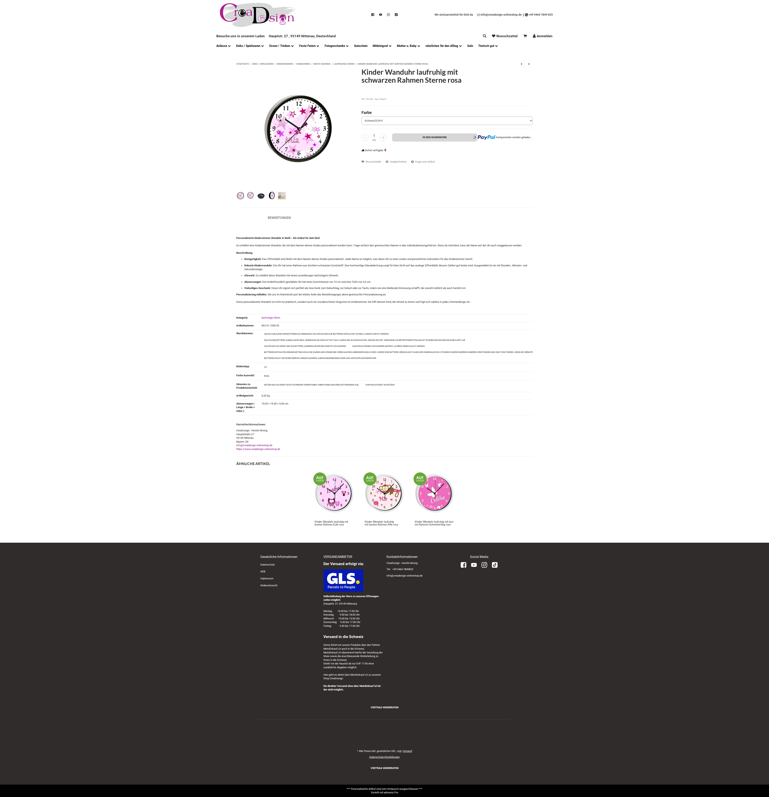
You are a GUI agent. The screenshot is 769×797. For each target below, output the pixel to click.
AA (265, 367)
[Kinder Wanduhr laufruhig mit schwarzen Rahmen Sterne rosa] (296, 128)
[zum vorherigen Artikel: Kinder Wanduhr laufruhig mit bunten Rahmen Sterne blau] (521, 64)
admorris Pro (391, 792)
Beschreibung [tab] (248, 218)
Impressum (266, 578)
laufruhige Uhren (271, 317)
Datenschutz (267, 564)
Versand (382, 99)
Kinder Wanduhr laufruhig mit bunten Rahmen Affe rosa (381, 523)
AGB (262, 571)
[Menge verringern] (364, 137)
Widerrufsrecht (268, 585)
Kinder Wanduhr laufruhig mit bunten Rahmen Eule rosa (331, 523)
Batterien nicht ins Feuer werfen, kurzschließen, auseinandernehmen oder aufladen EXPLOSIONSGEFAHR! (320, 358)
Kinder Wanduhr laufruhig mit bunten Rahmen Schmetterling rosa (434, 523)
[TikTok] (396, 14)
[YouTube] (380, 14)
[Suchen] (484, 36)
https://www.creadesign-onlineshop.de (258, 449)
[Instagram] (388, 14)
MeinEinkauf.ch (332, 648)
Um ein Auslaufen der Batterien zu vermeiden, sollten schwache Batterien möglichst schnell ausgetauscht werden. (326, 334)
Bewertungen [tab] (279, 218)
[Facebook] (373, 14)
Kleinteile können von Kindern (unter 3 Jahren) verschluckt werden (388, 346)
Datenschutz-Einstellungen (384, 757)
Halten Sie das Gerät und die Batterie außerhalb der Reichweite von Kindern (305, 346)
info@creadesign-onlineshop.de (254, 445)
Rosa (266, 376)
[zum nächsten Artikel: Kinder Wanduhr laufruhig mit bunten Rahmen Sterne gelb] (529, 64)
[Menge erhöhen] (383, 137)
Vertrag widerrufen (385, 707)
